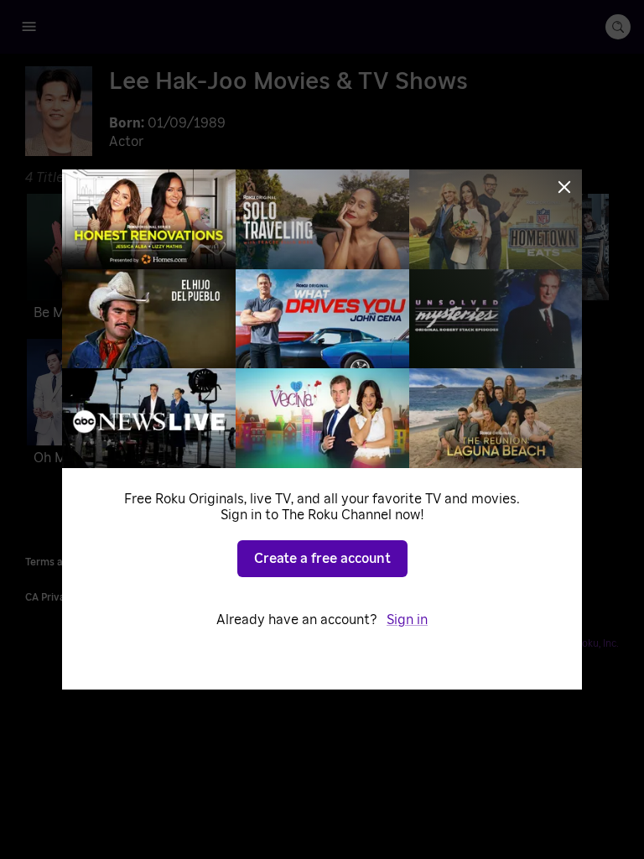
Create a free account (322, 558)
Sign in (407, 620)
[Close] (564, 187)
